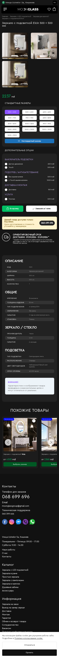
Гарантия (11, 315)
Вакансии (6, 628)
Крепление (12, 298)
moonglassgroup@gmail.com (15, 506)
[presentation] (8, 442)
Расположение (14, 360)
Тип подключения (15, 307)
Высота (10, 280)
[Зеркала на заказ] (28, 9)
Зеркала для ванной (41, 16)
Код (9, 267)
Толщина (11, 338)
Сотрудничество (10, 625)
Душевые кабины (10, 587)
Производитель (14, 333)
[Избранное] (50, 9)
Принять (29, 653)
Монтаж (12, 199)
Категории (12, 271)
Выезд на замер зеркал (13, 608)
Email (5, 502)
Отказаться (29, 645)
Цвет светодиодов (16, 366)
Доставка (12, 189)
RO (55, 2)
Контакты (6, 557)
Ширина (10, 275)
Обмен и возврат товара (14, 621)
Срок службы (13, 371)
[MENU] (5, 9)
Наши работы (8, 550)
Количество (13, 284)
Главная (5, 16)
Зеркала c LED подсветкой (20, 16)
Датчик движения (16, 164)
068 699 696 (47, 223)
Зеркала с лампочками (13, 580)
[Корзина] (54, 9)
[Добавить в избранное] (34, 420)
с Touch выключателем (18, 180)
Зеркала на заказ (10, 604)
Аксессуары (8, 591)
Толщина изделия (15, 302)
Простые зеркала (10, 577)
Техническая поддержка (16, 510)
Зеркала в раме (9, 573)
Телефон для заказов (14, 492)
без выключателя (16, 177)
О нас (5, 553)
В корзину (14, 209)
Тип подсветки (14, 356)
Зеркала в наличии (11, 584)
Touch (11, 167)
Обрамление (13, 311)
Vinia (23, 454)
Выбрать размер (20, 464)
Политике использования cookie (29, 638)
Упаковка (11, 319)
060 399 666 (8, 514)
